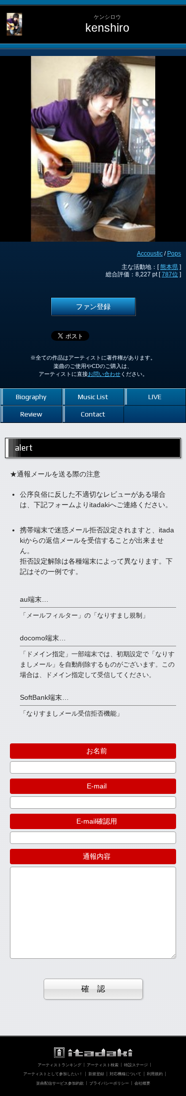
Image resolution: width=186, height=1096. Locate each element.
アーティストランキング (59, 1064)
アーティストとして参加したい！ (53, 1073)
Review (31, 414)
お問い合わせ (104, 374)
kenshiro (107, 28)
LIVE (155, 397)
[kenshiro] (14, 13)
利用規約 (155, 1073)
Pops (174, 253)
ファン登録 (93, 307)
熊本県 (169, 266)
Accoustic (150, 253)
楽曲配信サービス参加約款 (60, 1083)
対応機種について (125, 1073)
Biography (31, 397)
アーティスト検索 (103, 1064)
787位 (170, 274)
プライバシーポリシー (109, 1083)
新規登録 (96, 1073)
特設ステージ (136, 1064)
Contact (93, 414)
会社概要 (142, 1083)
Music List (93, 397)
